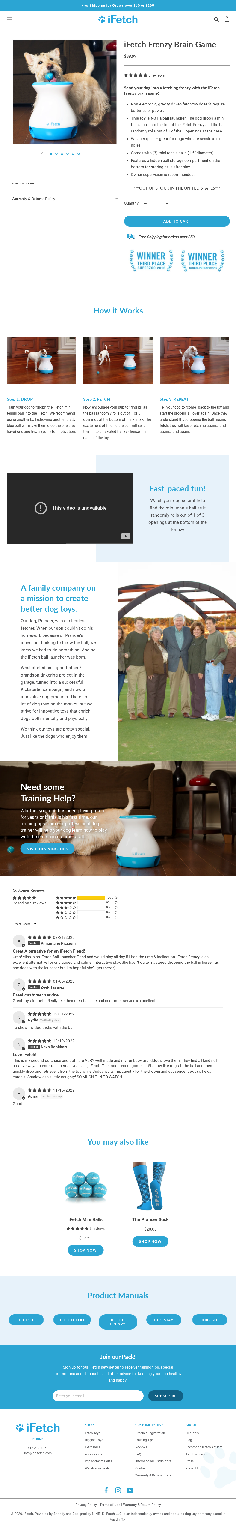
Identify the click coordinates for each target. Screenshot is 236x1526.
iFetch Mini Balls (85, 1219)
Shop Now (85, 1250)
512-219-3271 (38, 1448)
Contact (141, 1468)
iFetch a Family (196, 1454)
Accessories (93, 1454)
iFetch (26, 1320)
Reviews (141, 1447)
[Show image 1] (51, 154)
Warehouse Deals (97, 1468)
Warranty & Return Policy (153, 1475)
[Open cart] (227, 19)
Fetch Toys (92, 1433)
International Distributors (153, 1461)
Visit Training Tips (47, 848)
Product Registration (150, 1433)
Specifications (23, 183)
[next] (221, 1204)
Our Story (192, 1433)
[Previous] (42, 153)
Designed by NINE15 (88, 1514)
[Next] (87, 153)
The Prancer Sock (150, 1219)
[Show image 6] (78, 154)
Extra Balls (92, 1447)
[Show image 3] (62, 154)
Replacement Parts (98, 1461)
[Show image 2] (56, 154)
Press (190, 1461)
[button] (136, 75)
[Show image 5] (73, 154)
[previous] (14, 1204)
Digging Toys (94, 1440)
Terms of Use (110, 1505)
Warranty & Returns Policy (33, 198)
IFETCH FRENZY (118, 1322)
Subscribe (166, 1396)
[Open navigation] (9, 19)
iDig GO (210, 1320)
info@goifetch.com (38, 1453)
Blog (189, 1440)
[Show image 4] (67, 154)
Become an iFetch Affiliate (204, 1447)
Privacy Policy (86, 1505)
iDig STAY (164, 1320)
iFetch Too (72, 1320)
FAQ (138, 1454)
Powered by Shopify (50, 1514)
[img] (40, 937)
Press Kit (192, 1468)
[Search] (216, 19)
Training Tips (144, 1440)
